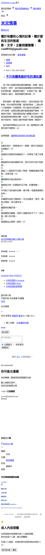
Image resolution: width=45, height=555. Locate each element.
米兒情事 (9, 23)
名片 (8, 66)
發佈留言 (5, 348)
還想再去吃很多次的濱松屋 (23, 136)
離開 (14, 550)
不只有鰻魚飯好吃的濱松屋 (24, 76)
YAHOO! (18, 275)
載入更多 (5, 332)
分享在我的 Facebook (15, 280)
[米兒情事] (2, 485)
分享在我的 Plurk (13, 283)
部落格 (9, 63)
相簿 (8, 60)
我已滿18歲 (6, 550)
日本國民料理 (22, 323)
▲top (3, 327)
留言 (20, 316)
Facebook (5, 275)
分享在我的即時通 (14, 286)
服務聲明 (27, 517)
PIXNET (11, 514)
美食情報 (22, 55)
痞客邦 (15, 316)
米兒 (3, 301)
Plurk (11, 275)
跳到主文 (5, 30)
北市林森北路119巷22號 (12, 239)
